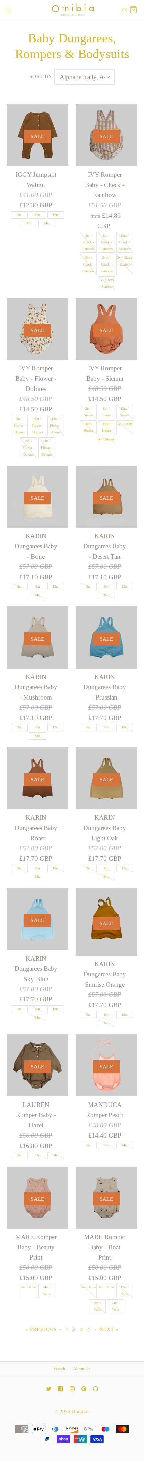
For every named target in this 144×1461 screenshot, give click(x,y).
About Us (82, 1368)
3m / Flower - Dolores (19, 425)
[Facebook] (60, 1388)
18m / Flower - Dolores (28, 447)
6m (37, 215)
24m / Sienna (106, 427)
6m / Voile (28, 1287)
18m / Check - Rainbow (88, 264)
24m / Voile (47, 1290)
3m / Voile (88, 1287)
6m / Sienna (106, 412)
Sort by (40, 76)
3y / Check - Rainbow (124, 261)
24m (47, 223)
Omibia (80, 1411)
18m (28, 223)
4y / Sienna (106, 439)
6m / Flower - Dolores (37, 425)
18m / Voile (97, 1306)
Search (59, 1368)
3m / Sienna (88, 412)
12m (56, 215)
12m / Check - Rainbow (125, 242)
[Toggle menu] (8, 9)
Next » (109, 1329)
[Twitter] (48, 1388)
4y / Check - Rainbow (106, 283)
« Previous (41, 1329)
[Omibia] (72, 10)
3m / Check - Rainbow (88, 242)
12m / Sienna (124, 412)
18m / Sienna (88, 427)
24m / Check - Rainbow (106, 264)
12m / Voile (125, 1290)
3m (19, 215)
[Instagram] (72, 1388)
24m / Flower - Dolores (46, 447)
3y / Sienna (124, 424)
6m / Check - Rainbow (106, 242)
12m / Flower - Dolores (55, 425)
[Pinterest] (83, 1388)
